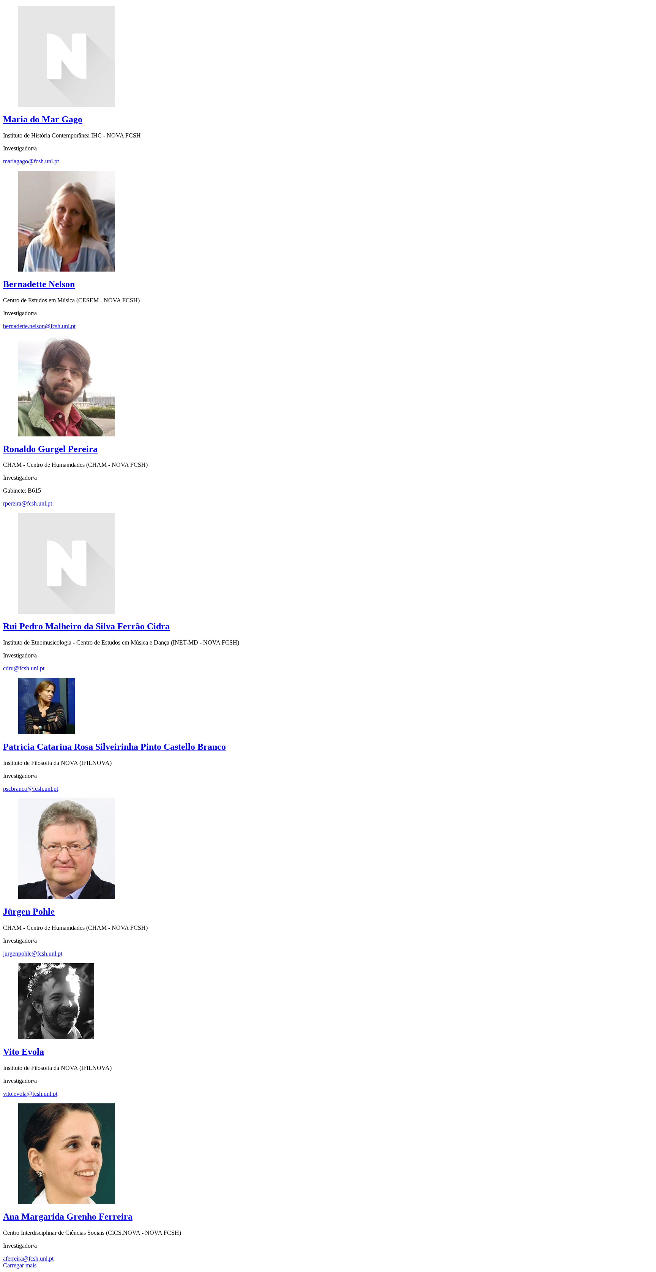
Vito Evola (23, 1052)
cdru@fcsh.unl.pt (23, 668)
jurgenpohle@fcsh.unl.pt (32, 953)
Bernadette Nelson (39, 284)
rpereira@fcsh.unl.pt (27, 503)
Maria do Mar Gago (42, 119)
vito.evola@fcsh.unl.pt (30, 1093)
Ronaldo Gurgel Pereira (50, 449)
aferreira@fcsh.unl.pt (28, 1258)
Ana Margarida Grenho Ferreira (67, 1216)
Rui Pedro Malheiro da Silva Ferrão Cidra (86, 626)
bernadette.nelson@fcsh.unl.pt (39, 326)
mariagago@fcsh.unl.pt (31, 161)
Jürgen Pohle (29, 911)
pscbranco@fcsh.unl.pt (30, 788)
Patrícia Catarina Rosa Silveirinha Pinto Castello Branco (114, 747)
